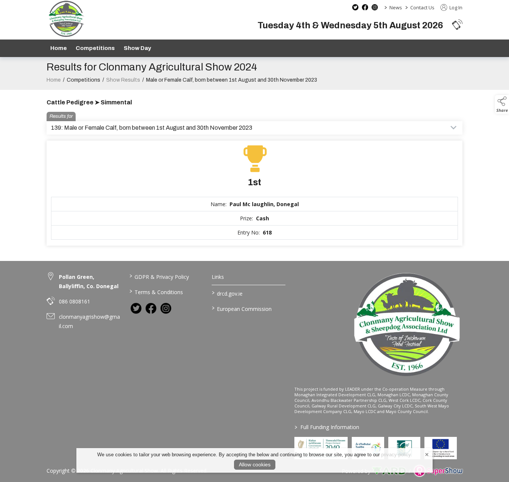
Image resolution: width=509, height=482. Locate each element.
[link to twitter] (136, 308)
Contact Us (422, 7)
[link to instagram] (165, 308)
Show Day (137, 48)
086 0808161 (74, 301)
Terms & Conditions (156, 291)
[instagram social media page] (375, 7)
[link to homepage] (66, 18)
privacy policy (396, 454)
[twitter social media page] (355, 7)
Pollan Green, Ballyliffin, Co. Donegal (88, 281)
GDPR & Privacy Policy (159, 276)
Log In (455, 7)
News (395, 7)
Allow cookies (255, 464)
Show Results (123, 80)
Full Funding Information (327, 427)
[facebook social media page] (365, 7)
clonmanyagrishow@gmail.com (89, 321)
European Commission (242, 308)
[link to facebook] (151, 308)
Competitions (95, 48)
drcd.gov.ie (227, 293)
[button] (457, 24)
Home (58, 48)
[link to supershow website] (438, 471)
